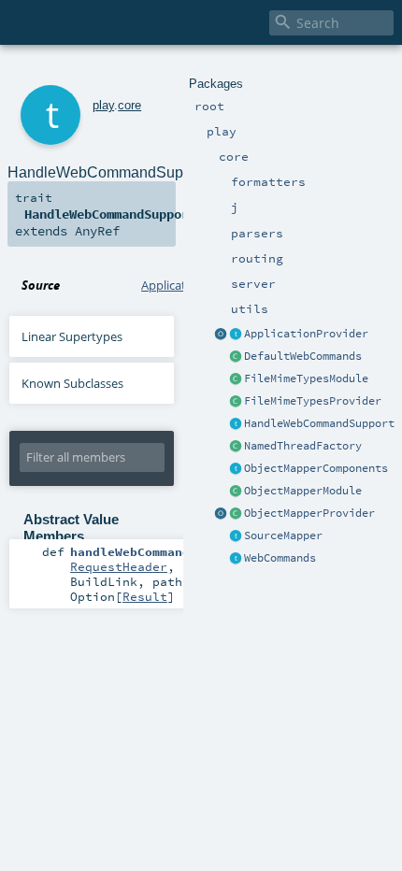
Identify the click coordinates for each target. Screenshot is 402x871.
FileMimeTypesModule (306, 378)
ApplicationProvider (306, 333)
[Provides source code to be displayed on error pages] (235, 536)
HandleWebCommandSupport (319, 423)
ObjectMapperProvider (309, 513)
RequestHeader (118, 566)
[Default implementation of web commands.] (235, 357)
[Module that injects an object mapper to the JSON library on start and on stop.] (235, 491)
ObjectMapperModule (303, 490)
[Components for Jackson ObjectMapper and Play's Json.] (235, 469)
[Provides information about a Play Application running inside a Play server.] (235, 334)
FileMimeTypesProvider (312, 400)
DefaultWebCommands (303, 356)
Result (144, 596)
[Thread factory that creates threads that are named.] (235, 446)
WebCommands (280, 557)
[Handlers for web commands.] (235, 558)
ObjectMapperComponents (316, 468)
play (103, 105)
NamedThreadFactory (303, 445)
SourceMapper (283, 535)
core (129, 105)
